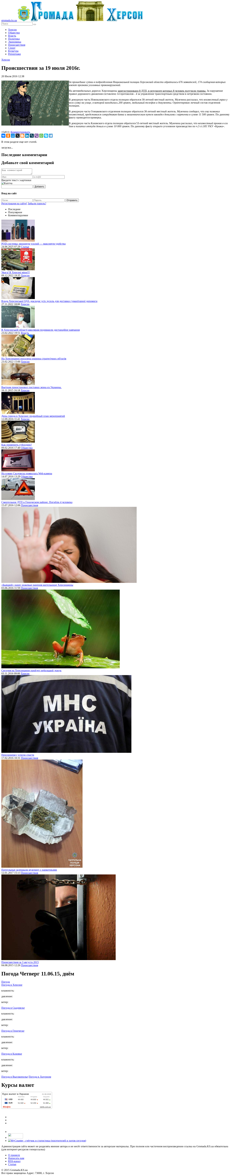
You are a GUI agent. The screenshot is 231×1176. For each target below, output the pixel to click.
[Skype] (46, 136)
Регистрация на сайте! (14, 203)
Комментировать (20, 132)
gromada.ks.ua (9, 20)
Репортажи (14, 54)
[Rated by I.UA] (15, 1137)
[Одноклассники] (8, 136)
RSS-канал (14, 1161)
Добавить (39, 186)
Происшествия (16, 44)
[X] (18, 136)
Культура (13, 50)
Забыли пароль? (37, 203)
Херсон (12, 29)
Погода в (11, 984)
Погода (5, 981)
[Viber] (36, 136)
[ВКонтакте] (3, 136)
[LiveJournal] (32, 136)
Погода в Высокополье (14, 1076)
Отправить (72, 200)
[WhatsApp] (41, 136)
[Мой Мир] (13, 136)
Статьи (25, 246)
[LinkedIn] (27, 136)
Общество (14, 32)
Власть (12, 35)
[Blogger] (22, 136)
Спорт (11, 47)
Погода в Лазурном (40, 1076)
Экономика (14, 41)
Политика (14, 38)
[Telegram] (51, 136)
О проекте (14, 1155)
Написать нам (16, 1158)
